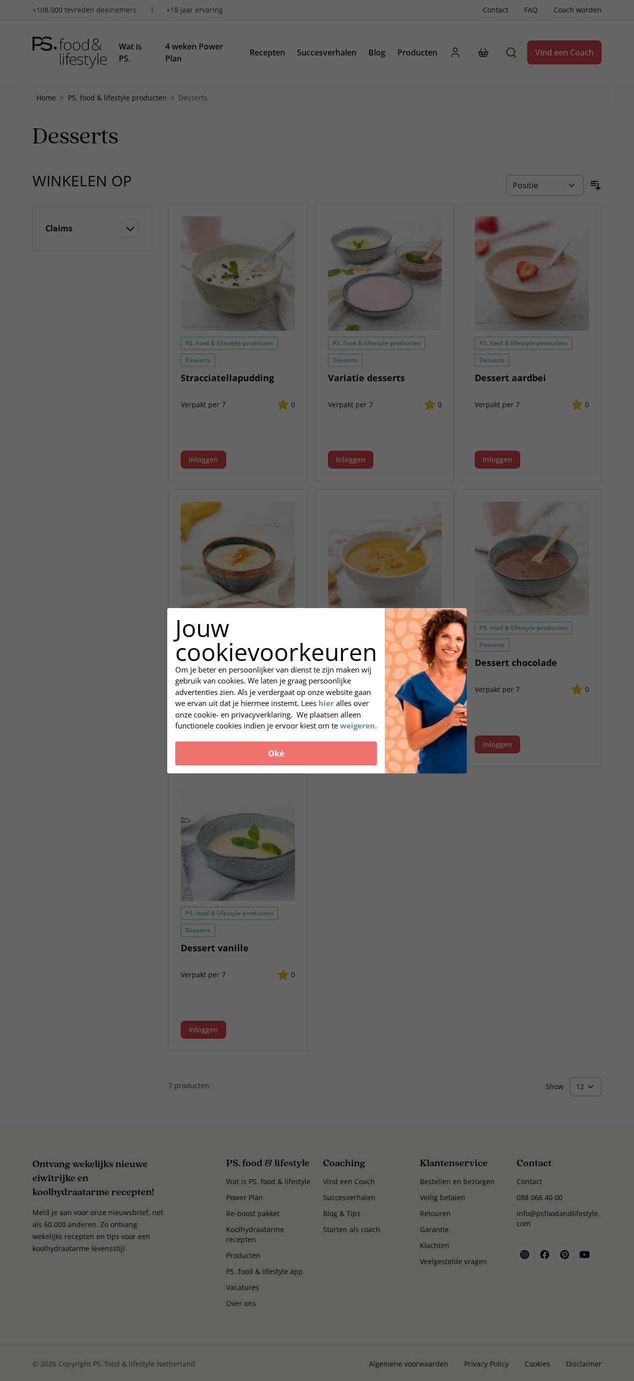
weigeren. (358, 725)
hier (327, 703)
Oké (276, 753)
